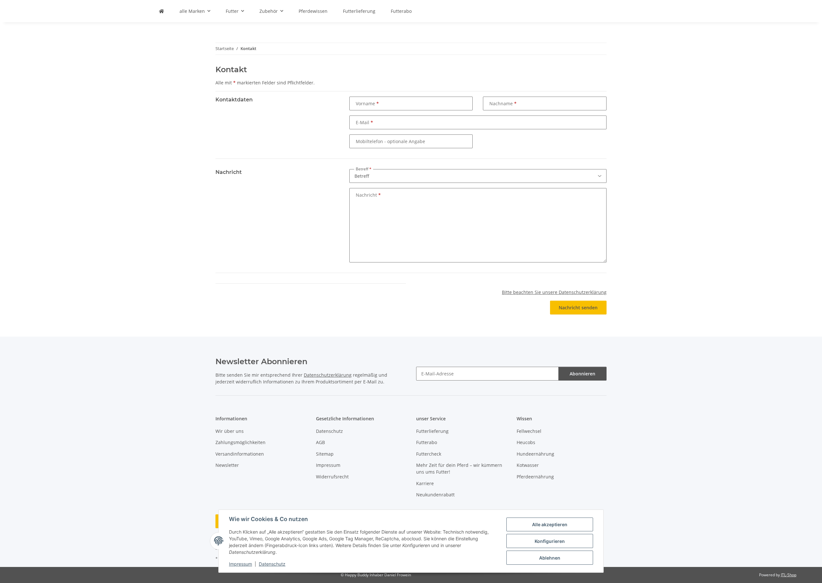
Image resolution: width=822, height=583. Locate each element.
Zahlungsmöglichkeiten (240, 442)
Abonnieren (582, 374)
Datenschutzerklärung (328, 375)
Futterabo (401, 11)
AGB (320, 442)
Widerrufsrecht (332, 477)
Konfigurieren (550, 541)
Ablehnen (549, 558)
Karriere (425, 483)
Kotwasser (528, 465)
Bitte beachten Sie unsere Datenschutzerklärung (554, 292)
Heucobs (526, 442)
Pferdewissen (313, 11)
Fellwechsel (529, 431)
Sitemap (325, 454)
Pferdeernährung (535, 477)
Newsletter (227, 465)
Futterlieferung (359, 11)
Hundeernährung (535, 454)
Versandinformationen (239, 454)
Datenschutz (272, 564)
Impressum (240, 564)
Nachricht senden (578, 307)
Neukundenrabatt (435, 495)
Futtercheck (428, 454)
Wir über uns (229, 431)
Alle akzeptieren (549, 524)
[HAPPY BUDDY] (161, 11)
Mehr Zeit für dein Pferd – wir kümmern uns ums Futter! (459, 468)
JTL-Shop (788, 575)
